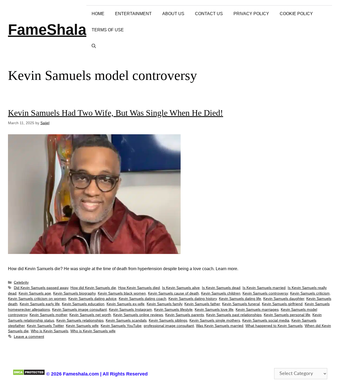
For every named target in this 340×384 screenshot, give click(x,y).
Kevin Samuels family (164, 304)
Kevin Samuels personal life (287, 315)
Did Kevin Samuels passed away (41, 288)
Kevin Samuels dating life (240, 299)
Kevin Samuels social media (265, 320)
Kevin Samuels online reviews (138, 315)
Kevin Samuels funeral (241, 304)
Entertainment (133, 13)
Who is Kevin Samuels (49, 331)
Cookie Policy (296, 13)
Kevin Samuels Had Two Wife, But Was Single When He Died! (115, 113)
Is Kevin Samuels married (264, 288)
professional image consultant (169, 326)
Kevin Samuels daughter (283, 299)
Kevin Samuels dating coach (142, 299)
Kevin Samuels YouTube (121, 326)
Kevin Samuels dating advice (92, 299)
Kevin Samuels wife (82, 326)
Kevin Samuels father (202, 304)
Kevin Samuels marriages (257, 310)
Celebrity (21, 282)
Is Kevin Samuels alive (181, 288)
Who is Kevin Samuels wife (93, 331)
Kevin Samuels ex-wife (125, 304)
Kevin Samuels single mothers (214, 320)
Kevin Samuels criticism (310, 293)
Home (98, 13)
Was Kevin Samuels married (219, 326)
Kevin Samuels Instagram (130, 310)
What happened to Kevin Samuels (274, 326)
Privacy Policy (251, 13)
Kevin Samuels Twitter (45, 326)
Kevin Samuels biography (74, 293)
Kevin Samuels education (83, 304)
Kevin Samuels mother (48, 315)
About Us (173, 13)
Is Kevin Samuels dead (221, 288)
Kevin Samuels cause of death (173, 293)
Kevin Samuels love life (214, 310)
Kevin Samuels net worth (90, 315)
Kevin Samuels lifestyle (173, 310)
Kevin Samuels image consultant (79, 310)
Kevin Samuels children (220, 293)
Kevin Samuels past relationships (234, 315)
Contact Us (209, 13)
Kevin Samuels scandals (126, 320)
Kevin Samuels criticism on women (37, 299)
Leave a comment (29, 337)
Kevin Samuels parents (184, 315)
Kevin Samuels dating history (192, 299)
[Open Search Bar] (93, 46)
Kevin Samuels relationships (80, 320)
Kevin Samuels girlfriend (282, 304)
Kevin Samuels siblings (168, 320)
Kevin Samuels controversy (265, 293)
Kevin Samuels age (35, 293)
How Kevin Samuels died (139, 288)
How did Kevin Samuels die (93, 288)
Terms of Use (108, 30)
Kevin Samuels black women (122, 293)
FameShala (47, 29)
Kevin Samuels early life (40, 304)
